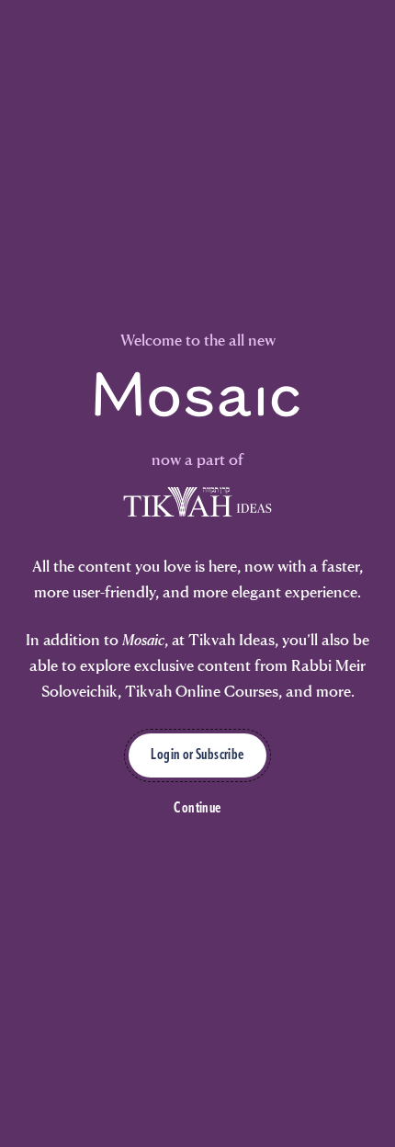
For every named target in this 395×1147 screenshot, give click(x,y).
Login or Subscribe (197, 755)
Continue (197, 808)
